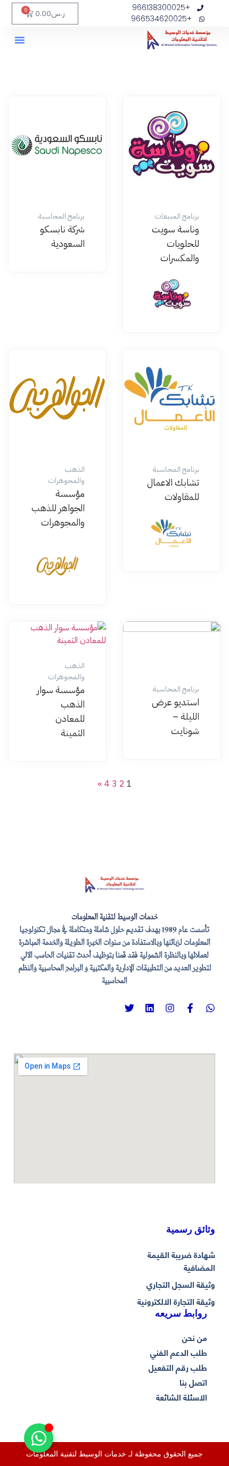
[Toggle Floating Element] (38, 1438)
